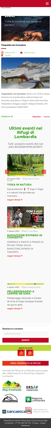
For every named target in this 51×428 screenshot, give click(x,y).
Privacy (35, 423)
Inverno (47, 117)
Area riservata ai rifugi (25, 363)
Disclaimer (25, 425)
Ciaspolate (36, 117)
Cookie (42, 423)
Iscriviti (25, 340)
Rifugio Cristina (29, 53)
